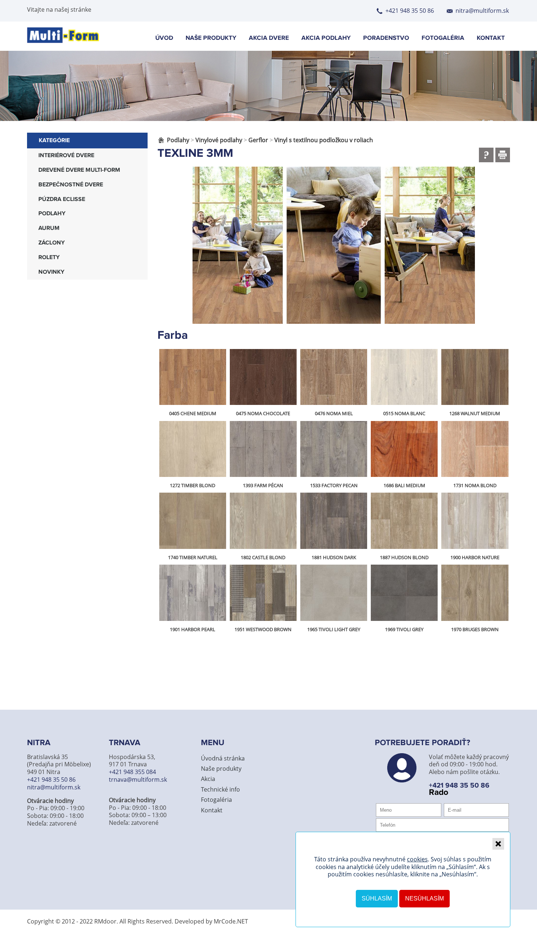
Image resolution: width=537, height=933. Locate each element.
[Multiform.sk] (63, 41)
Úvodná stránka (223, 758)
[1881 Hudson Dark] (333, 521)
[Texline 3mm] (333, 245)
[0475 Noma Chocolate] (263, 377)
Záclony (51, 243)
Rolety (49, 257)
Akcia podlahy (326, 38)
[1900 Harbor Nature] (474, 521)
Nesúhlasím (424, 898)
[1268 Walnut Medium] (474, 377)
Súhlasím (377, 898)
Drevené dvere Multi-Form (79, 170)
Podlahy (51, 213)
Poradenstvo (386, 38)
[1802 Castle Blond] (263, 521)
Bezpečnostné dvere (70, 184)
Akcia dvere (269, 38)
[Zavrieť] (498, 844)
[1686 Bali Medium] (404, 449)
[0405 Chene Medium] (192, 377)
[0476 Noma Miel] (333, 377)
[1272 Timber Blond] (192, 449)
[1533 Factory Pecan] (333, 449)
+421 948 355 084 (132, 772)
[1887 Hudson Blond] (404, 521)
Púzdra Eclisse (61, 199)
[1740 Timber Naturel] (192, 521)
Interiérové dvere (66, 155)
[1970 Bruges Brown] (474, 593)
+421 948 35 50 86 (409, 11)
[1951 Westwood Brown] (263, 593)
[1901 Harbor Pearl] (192, 593)
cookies (417, 859)
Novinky (51, 272)
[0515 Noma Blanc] (404, 377)
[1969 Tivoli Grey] (404, 593)
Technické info (220, 789)
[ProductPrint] (502, 155)
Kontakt (491, 38)
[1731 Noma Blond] (474, 449)
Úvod (164, 38)
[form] (486, 155)
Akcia (208, 779)
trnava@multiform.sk (138, 779)
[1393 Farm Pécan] (263, 449)
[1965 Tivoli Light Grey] (333, 593)
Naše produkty (211, 38)
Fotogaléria (443, 38)
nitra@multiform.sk (482, 11)
